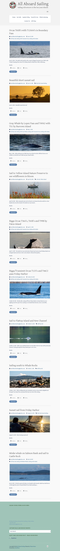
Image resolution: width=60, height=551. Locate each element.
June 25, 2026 (30, 36)
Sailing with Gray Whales (22, 131)
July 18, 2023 (30, 459)
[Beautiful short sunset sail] (29, 94)
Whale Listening (43, 17)
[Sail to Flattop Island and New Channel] (29, 334)
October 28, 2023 (31, 277)
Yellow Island (43, 179)
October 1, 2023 (31, 368)
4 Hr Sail (38, 179)
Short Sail (38, 83)
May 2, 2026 (30, 129)
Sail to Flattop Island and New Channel (28, 320)
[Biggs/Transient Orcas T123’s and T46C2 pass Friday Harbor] (29, 290)
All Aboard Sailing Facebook (45, 11)
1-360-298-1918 (12, 522)
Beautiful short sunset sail (22, 80)
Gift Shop (33, 21)
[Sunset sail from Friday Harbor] (29, 424)
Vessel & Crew (34, 17)
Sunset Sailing (44, 83)
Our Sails (19, 17)
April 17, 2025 (30, 227)
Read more (13, 71)
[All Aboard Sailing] (30, 5)
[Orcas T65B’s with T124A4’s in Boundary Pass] (29, 49)
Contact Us (27, 21)
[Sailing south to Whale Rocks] (29, 379)
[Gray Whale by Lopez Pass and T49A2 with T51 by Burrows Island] (29, 142)
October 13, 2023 (31, 323)
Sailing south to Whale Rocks (23, 365)
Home (13, 17)
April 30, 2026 (30, 179)
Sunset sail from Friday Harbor (24, 410)
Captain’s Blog (26, 17)
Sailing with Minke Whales (22, 461)
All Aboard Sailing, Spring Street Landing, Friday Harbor (21, 521)
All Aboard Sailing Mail (50, 11)
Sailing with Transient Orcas (23, 38)
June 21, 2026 (30, 83)
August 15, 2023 (31, 413)
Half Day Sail (13, 279)
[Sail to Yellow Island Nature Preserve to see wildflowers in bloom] (29, 190)
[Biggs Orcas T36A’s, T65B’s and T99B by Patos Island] (29, 240)
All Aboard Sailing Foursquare (47, 11)
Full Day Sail (13, 38)
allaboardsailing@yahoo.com (18, 36)
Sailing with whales (34, 38)
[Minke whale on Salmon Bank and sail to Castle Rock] (29, 472)
